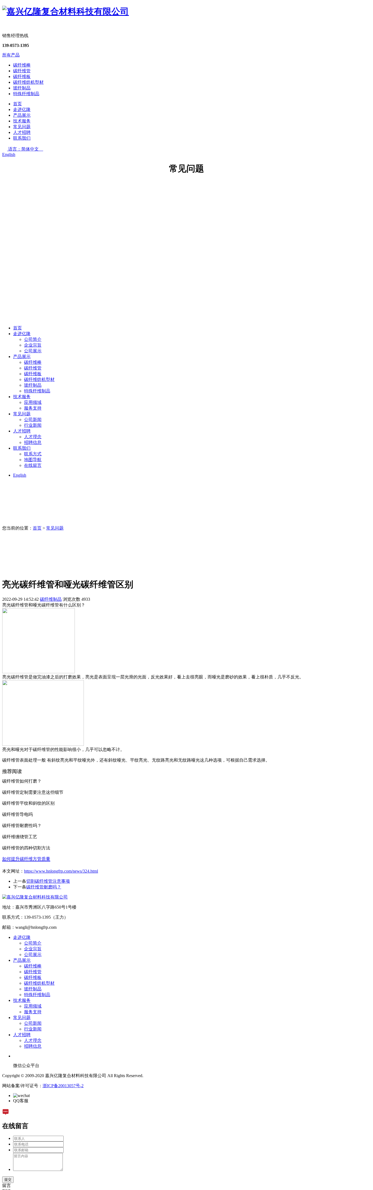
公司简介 (33, 339)
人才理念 (33, 436)
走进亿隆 (22, 109)
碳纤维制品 (51, 599)
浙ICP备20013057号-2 (63, 1085)
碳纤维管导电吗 (17, 814)
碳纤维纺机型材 (28, 82)
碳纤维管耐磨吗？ (43, 887)
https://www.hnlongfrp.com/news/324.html (61, 871)
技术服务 (22, 121)
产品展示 (22, 115)
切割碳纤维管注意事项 (48, 881)
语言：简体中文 (25, 149)
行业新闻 (33, 425)
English (8, 154)
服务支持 (33, 408)
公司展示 (33, 350)
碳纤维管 (22, 70)
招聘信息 (33, 442)
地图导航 (33, 459)
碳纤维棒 (22, 65)
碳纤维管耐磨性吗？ (22, 825)
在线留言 (33, 465)
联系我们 (22, 138)
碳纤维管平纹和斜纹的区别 (28, 803)
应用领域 (33, 402)
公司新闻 (33, 419)
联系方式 (33, 454)
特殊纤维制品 (26, 93)
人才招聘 (22, 132)
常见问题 (22, 126)
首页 (17, 103)
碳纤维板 (22, 76)
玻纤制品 (22, 88)
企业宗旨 (33, 345)
